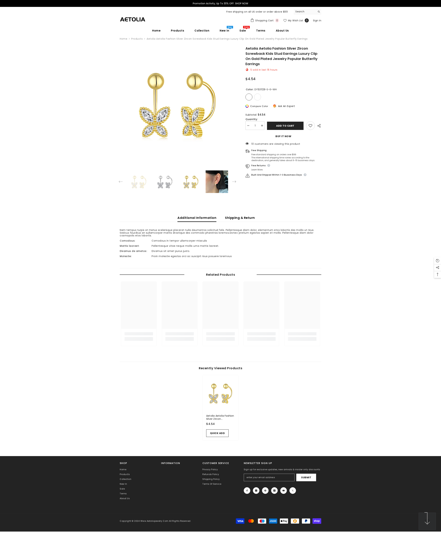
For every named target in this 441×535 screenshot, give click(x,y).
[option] (177, 103)
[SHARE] (318, 126)
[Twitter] (292, 490)
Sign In (317, 20)
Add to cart (285, 126)
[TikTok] (274, 490)
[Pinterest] (265, 490)
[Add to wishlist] (310, 125)
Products (137, 38)
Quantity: (251, 119)
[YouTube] (283, 490)
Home (123, 38)
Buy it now (283, 136)
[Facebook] (247, 490)
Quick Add (217, 433)
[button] (120, 181)
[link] (139, 333)
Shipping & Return (240, 218)
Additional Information (196, 218)
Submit (306, 477)
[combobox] (305, 11)
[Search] (307, 11)
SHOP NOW (241, 3)
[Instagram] (256, 490)
